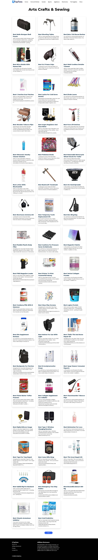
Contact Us (14, 550)
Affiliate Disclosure (16, 546)
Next (48, 532)
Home (26, 2)
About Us (14, 544)
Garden (44, 2)
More (80, 2)
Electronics (65, 2)
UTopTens (15, 542)
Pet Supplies (73, 2)
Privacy (13, 548)
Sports (50, 2)
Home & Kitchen (34, 2)
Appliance (56, 2)
